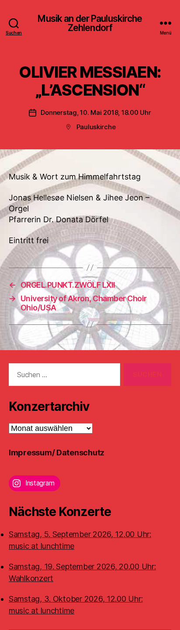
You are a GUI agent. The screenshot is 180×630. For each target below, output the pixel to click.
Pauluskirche (96, 127)
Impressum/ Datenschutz (56, 452)
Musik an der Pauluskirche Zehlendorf (90, 23)
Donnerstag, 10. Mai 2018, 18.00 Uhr (96, 112)
